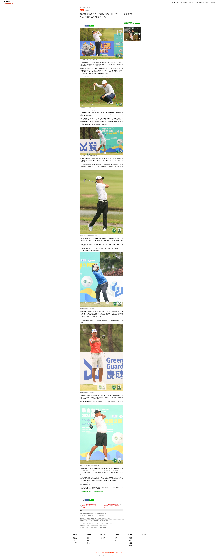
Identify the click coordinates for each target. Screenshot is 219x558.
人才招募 (121, 552)
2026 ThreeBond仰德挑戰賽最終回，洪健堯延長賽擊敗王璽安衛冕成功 (94, 513)
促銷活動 (102, 552)
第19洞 (196, 2)
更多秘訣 (89, 543)
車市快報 (130, 542)
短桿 (88, 542)
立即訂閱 (201, 2)
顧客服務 (107, 552)
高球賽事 (88, 7)
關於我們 (97, 552)
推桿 (88, 540)
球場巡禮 (185, 2)
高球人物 (116, 540)
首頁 (80, 7)
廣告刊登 (116, 552)
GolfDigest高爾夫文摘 (106, 554)
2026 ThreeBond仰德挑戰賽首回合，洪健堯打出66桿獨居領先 (92, 515)
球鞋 (74, 540)
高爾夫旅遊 (103, 537)
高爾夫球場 (103, 538)
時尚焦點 (130, 543)
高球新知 (130, 537)
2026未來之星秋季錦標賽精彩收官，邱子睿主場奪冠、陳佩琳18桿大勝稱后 (95, 518)
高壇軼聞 (130, 538)
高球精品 (75, 542)
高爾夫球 (75, 538)
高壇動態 (191, 2)
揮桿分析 (89, 537)
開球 (88, 538)
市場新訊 (130, 545)
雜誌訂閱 (112, 552)
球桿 (74, 537)
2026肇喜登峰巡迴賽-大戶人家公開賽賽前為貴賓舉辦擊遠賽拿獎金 (93, 525)
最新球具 (174, 2)
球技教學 (179, 2)
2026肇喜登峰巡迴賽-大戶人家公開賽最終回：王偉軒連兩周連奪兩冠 (94, 520)
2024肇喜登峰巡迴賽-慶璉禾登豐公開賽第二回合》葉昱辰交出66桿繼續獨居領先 (89, 506)
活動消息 (130, 540)
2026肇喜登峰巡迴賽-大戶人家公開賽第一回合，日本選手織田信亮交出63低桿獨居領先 (97, 523)
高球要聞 (116, 537)
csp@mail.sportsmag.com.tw (117, 554)
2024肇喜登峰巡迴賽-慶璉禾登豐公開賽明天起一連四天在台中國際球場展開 (111, 506)
